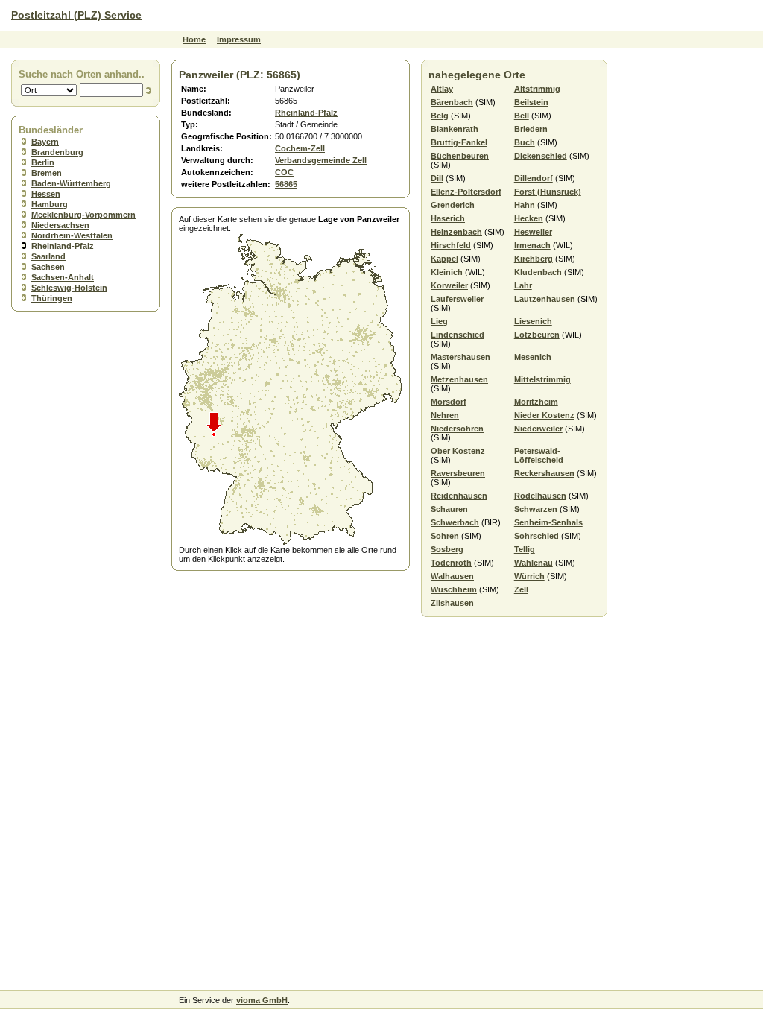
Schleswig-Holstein (69, 287)
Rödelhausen (540, 495)
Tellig (524, 549)
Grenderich (453, 204)
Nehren (445, 415)
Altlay (442, 88)
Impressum (239, 39)
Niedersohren (457, 428)
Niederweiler (538, 428)
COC (284, 172)
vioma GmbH (262, 1000)
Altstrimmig (537, 88)
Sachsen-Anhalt (62, 277)
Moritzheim (536, 401)
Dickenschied (540, 155)
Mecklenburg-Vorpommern (83, 214)
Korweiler (449, 285)
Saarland (48, 256)
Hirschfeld (451, 245)
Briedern (531, 128)
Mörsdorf (448, 401)
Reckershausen (544, 473)
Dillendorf (533, 178)
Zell (521, 589)
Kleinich (447, 272)
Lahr (523, 285)
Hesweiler (533, 231)
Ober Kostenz (458, 450)
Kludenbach (538, 272)
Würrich (529, 576)
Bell (521, 115)
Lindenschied (457, 334)
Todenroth (451, 562)
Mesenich (532, 356)
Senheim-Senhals (548, 522)
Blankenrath (454, 128)
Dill (437, 178)
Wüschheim (454, 589)
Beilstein (531, 102)
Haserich (448, 218)
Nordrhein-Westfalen (72, 235)
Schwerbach (455, 522)
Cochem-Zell (300, 148)
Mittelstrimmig (542, 379)
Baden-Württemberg (71, 183)
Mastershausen (460, 356)
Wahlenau (533, 562)
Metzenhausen (459, 379)
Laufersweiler (457, 298)
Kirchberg (533, 258)
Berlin (42, 162)
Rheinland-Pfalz (62, 245)
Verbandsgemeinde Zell (321, 160)
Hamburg (49, 204)
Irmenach (532, 245)
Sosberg (447, 549)
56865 (286, 184)
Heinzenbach (456, 231)
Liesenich (533, 321)
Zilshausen (452, 602)
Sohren (445, 535)
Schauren (449, 509)
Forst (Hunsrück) (547, 191)
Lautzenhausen (544, 298)
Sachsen (48, 266)
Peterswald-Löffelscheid (538, 455)
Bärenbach (452, 102)
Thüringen (51, 298)
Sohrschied (536, 535)
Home (194, 39)
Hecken (528, 218)
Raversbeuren (458, 473)
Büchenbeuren (460, 155)
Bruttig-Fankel (459, 142)
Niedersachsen (60, 225)
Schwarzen (535, 509)
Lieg (439, 321)
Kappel (444, 258)
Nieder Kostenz (544, 415)
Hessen (45, 193)
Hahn (524, 204)
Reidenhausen (459, 495)
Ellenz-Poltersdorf (466, 191)
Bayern (45, 141)
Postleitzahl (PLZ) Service (76, 15)
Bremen (46, 172)
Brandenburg (57, 152)
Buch (524, 142)
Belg (440, 115)
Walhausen (452, 576)
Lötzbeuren (537, 334)
